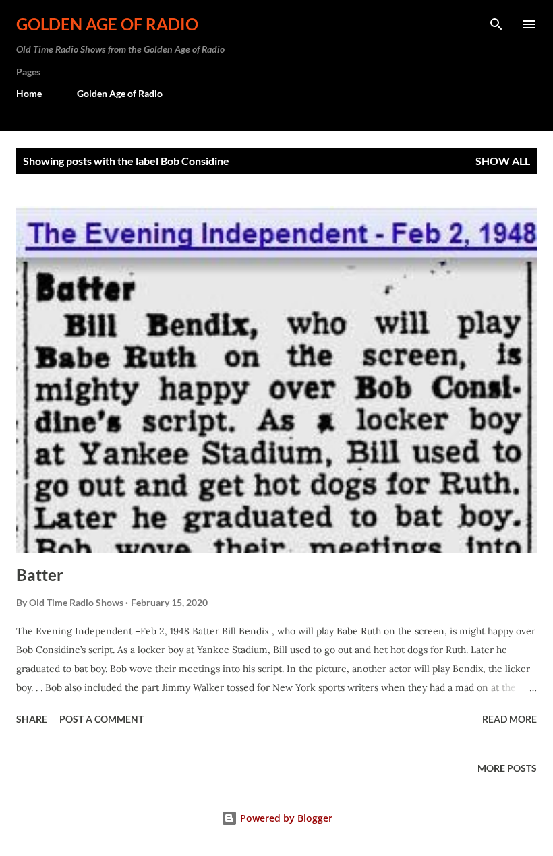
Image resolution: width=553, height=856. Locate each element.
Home (29, 93)
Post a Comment (101, 719)
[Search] (496, 24)
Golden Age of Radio (107, 24)
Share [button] (31, 719)
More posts (507, 768)
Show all (502, 160)
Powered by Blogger (284, 818)
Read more (509, 719)
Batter (39, 574)
